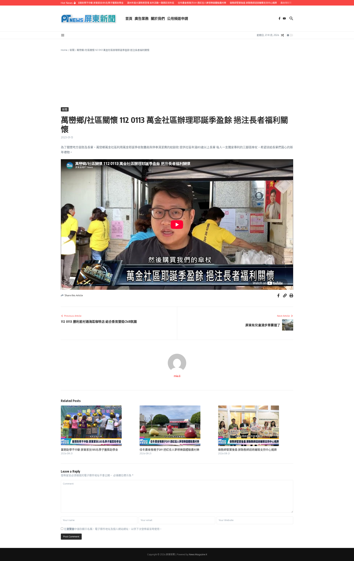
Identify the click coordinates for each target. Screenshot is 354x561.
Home (64, 49)
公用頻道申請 (177, 18)
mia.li (177, 376)
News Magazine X (198, 554)
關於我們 (158, 18)
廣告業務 (142, 18)
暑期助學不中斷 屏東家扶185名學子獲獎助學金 (89, 449)
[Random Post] (282, 35)
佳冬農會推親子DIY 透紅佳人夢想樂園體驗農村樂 (169, 449)
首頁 (128, 18)
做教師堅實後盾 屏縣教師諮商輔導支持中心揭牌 (247, 449)
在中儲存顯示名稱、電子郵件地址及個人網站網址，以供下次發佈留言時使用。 (113, 528)
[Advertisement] (177, 79)
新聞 (72, 49)
